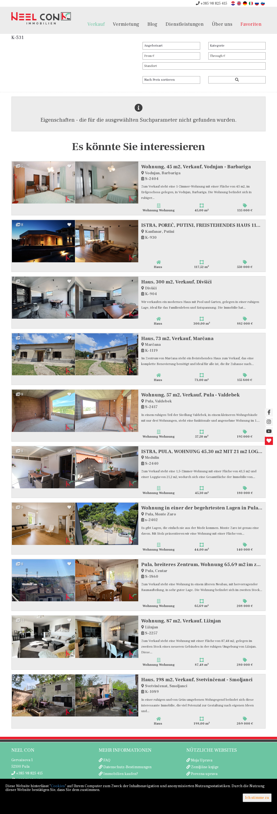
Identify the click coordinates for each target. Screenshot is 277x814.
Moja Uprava (201, 760)
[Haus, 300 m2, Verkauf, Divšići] (43, 298)
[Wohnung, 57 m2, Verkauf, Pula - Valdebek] (43, 411)
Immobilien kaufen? (120, 773)
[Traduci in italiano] (251, 3)
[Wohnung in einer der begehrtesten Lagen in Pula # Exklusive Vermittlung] (43, 524)
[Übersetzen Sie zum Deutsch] (245, 3)
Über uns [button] (222, 24)
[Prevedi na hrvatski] (233, 3)
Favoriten (251, 24)
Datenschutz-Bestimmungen (127, 767)
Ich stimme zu (257, 797)
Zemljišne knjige (205, 767)
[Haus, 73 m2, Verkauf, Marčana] (43, 354)
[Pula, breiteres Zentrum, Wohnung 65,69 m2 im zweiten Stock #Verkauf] (43, 580)
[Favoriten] (269, 441)
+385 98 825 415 (213, 3)
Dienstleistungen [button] (185, 24)
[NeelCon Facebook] (269, 412)
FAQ (106, 760)
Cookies (58, 786)
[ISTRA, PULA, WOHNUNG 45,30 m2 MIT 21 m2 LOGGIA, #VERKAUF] (43, 467)
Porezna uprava (204, 773)
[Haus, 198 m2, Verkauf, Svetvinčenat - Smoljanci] (43, 695)
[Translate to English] (239, 3)
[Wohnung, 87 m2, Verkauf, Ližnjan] (43, 637)
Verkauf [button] (96, 24)
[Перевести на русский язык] (257, 3)
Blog (152, 24)
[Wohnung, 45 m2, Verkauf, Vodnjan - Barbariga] (43, 182)
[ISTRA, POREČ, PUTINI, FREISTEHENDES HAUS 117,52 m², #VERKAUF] (43, 241)
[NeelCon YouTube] (269, 431)
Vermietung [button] (126, 24)
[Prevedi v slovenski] (263, 3)
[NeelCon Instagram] (269, 422)
